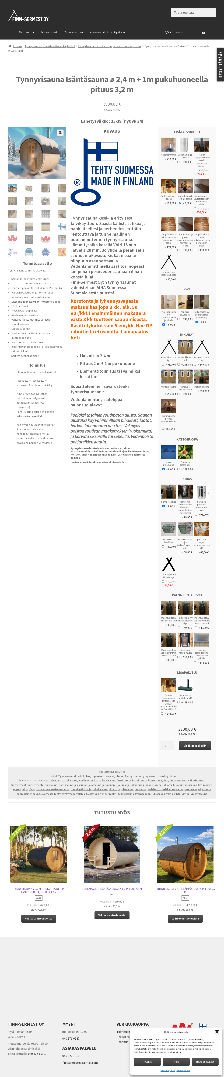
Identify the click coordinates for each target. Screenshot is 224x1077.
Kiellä (176, 1061)
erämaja (96, 780)
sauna (179, 789)
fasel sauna (108, 780)
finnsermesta (35, 785)
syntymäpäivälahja (73, 794)
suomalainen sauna (28, 794)
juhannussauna (152, 785)
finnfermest (197, 780)
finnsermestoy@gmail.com (80, 1063)
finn (165, 780)
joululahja (124, 785)
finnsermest (18, 785)
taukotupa (92, 794)
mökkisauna (100, 789)
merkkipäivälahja (81, 789)
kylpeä (17, 789)
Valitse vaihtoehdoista (38, 918)
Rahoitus (122, 1042)
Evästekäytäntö (168, 1070)
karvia (179, 785)
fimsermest (155, 780)
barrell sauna (69, 780)
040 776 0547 (70, 1038)
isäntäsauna (65, 785)
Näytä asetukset (205, 1061)
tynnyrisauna (126, 794)
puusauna (140, 789)
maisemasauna (60, 789)
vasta (169, 794)
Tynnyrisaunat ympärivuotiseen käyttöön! (50, 46)
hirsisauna (51, 785)
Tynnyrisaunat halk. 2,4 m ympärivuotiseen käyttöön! (109, 46)
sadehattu (154, 789)
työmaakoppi (143, 794)
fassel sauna (139, 780)
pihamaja (114, 789)
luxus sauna (43, 789)
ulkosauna (159, 794)
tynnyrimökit (108, 794)
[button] (217, 1032)
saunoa (206, 789)
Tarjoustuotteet (74, 32)
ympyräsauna (199, 794)
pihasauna (127, 789)
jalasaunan (80, 785)
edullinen (84, 780)
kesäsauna (190, 785)
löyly (32, 789)
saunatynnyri (193, 789)
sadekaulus (168, 789)
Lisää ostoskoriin (195, 746)
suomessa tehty (51, 794)
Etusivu (17, 46)
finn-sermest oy (179, 780)
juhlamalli (169, 785)
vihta (177, 794)
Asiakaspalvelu (49, 32)
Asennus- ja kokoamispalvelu (107, 32)
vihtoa (186, 794)
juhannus (136, 785)
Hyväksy (147, 1061)
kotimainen (205, 785)
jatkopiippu (109, 785)
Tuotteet (24, 32)
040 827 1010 (36, 1054)
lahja (25, 789)
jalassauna (95, 785)
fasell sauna (124, 780)
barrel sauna (53, 780)
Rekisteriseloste (183, 1070)
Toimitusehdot (126, 1032)
